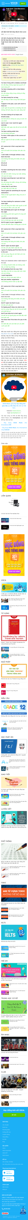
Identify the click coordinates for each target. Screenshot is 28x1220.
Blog (3, 1142)
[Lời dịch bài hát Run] (5, 1059)
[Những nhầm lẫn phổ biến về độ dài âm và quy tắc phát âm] (5, 768)
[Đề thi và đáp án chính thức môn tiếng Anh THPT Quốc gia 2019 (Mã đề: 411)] (14, 852)
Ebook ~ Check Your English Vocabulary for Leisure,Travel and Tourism (13, 643)
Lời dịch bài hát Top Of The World (16, 1064)
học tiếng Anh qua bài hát (12, 72)
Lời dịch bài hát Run (13, 1057)
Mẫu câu (16, 23)
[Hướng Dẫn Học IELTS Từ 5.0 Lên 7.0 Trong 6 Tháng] (5, 948)
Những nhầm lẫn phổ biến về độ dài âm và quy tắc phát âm (17, 767)
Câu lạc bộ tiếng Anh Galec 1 (15, 1095)
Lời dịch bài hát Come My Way (10, 47)
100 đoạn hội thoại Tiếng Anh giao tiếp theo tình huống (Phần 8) (18, 802)
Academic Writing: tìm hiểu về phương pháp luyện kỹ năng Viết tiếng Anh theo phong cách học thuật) (14, 826)
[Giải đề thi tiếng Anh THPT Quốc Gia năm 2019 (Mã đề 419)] (5, 875)
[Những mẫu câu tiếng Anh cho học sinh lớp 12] (14, 707)
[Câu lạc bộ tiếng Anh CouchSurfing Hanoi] (5, 1103)
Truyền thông (6, 1134)
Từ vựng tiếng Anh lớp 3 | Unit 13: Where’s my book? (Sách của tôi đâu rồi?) (17, 656)
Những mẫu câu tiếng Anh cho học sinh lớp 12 (14, 716)
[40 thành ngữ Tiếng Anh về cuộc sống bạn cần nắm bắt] (14, 782)
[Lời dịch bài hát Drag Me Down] (14, 1044)
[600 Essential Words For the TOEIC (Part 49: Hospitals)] (14, 893)
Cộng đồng (5, 1137)
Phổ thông (6, 841)
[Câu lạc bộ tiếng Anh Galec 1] (5, 1096)
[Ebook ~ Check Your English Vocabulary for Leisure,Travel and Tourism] (14, 628)
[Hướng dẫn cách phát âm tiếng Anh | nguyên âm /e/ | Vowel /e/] (14, 746)
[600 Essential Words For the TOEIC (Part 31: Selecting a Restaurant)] (4, 917)
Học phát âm (21, 23)
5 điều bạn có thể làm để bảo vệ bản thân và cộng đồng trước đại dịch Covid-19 (13, 594)
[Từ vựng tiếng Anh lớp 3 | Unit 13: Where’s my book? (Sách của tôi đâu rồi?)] (5, 656)
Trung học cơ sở (9, 998)
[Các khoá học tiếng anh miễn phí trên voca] (5, 607)
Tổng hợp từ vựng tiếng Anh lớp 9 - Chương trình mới (17, 1021)
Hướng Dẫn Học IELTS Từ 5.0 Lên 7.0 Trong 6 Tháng (17, 947)
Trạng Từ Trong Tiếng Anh (12, 691)
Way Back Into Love (7, 334)
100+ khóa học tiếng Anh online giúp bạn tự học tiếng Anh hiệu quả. (17, 599)
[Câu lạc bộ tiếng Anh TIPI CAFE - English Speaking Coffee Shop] (14, 1081)
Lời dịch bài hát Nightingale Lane (16, 525)
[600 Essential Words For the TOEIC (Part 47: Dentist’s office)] (4, 910)
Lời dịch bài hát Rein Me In (9, 50)
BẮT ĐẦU (14, 1115)
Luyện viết (6, 809)
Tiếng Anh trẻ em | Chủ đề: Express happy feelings (17, 991)
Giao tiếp (5, 775)
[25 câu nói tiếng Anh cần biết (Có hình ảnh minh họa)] (5, 722)
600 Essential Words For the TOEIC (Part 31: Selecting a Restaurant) (16, 916)
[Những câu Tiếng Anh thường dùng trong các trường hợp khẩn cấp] (4, 729)
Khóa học (4, 1127)
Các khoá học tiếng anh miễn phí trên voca (17, 606)
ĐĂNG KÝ (23, 3)
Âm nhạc (4, 28)
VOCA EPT (5, 1153)
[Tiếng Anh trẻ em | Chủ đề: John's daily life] (5, 985)
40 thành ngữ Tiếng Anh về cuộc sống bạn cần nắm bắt (13, 790)
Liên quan (6, 496)
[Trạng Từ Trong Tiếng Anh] (3, 692)
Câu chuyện (5, 1125)
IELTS (3, 923)
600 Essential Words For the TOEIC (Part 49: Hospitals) (13, 904)
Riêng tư (4, 1189)
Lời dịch (17, 26)
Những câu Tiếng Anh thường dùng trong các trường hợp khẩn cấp (15, 728)
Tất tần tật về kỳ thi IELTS (8, 942)
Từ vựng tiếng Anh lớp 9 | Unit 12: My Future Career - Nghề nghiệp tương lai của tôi (13, 1016)
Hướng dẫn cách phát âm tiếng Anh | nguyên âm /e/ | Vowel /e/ (13, 755)
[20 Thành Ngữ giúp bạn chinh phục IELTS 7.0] (5, 955)
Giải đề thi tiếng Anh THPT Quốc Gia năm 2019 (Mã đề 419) (17, 874)
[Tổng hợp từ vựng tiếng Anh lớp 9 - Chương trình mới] (5, 1022)
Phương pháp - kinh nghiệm (8, 26)
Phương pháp (6, 1130)
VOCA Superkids (6, 1151)
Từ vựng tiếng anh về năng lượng (16, 647)
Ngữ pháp (12, 23)
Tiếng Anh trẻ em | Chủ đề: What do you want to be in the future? (13, 979)
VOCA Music (5, 1155)
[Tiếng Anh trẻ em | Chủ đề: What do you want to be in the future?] (14, 970)
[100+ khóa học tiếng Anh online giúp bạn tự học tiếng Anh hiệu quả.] (4, 600)
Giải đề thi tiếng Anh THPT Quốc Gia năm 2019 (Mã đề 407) (17, 867)
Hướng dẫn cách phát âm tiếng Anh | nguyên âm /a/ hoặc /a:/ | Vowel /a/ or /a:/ (17, 761)
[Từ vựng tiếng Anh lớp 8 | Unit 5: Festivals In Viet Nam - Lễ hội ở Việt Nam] (5, 1029)
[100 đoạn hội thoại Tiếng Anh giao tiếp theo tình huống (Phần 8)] (5, 803)
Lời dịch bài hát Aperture (9, 49)
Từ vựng (7, 23)
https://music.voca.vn (13, 76)
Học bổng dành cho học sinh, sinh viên (12, 1164)
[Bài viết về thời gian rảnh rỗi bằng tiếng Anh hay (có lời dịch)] (5, 796)
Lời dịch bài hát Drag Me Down (9, 1053)
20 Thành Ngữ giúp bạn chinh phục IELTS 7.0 (17, 954)
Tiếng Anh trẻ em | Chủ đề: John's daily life (18, 984)
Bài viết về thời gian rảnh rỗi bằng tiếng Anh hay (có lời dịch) (16, 795)
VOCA (4, 23)
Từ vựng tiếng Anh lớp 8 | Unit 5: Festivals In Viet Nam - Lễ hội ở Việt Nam (17, 1028)
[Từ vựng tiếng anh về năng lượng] (5, 649)
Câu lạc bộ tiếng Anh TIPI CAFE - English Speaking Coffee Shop (12, 1090)
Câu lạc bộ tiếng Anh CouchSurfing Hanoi (17, 1102)
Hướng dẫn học (6, 1132)
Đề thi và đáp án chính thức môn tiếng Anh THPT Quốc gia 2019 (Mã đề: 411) (13, 862)
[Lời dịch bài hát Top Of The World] (5, 1066)
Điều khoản (5, 1187)
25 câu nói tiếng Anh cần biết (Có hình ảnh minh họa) (17, 721)
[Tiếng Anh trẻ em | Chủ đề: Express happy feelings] (5, 992)
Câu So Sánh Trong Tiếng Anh (12, 684)
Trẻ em (4, 961)
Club (3, 1072)
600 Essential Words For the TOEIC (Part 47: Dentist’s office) (16, 909)
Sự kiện (4, 1139)
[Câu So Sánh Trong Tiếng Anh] (3, 685)
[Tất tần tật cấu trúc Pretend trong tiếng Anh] (14, 671)
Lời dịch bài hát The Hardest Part (10, 514)
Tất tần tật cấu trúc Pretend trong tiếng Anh (13, 679)
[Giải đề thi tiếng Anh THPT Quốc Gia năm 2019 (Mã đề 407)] (5, 868)
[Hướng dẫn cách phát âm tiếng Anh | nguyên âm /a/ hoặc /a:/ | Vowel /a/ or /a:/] (5, 761)
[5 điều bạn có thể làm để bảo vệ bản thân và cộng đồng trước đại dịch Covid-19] (14, 587)
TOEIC (3, 883)
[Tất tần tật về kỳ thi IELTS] (14, 932)
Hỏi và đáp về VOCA (7, 1162)
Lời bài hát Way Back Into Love (13, 66)
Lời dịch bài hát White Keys (15, 519)
